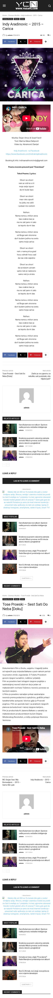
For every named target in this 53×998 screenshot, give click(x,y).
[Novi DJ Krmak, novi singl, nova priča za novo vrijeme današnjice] (9, 569)
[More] (45, 41)
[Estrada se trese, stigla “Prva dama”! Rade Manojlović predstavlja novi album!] (9, 455)
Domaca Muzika (13, 15)
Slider (22, 19)
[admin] (4, 35)
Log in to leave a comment (26, 481)
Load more (26, 578)
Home (4, 15)
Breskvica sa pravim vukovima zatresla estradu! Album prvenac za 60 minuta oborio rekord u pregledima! (34, 440)
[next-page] (7, 464)
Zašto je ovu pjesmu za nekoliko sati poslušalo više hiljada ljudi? (39, 376)
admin (10, 35)
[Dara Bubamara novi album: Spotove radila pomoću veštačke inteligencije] (9, 429)
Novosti (17, 19)
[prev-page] (4, 464)
